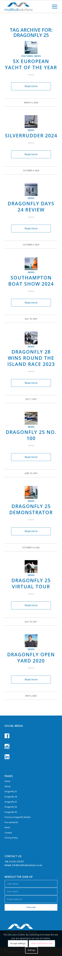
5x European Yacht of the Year (31, 64)
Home (7, 781)
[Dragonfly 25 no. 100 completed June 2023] (31, 418)
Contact (8, 832)
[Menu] (53, 6)
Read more (31, 86)
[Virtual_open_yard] (31, 640)
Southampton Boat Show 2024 (31, 280)
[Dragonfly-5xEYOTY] (31, 47)
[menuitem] (53, 6)
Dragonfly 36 (11, 806)
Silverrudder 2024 (31, 135)
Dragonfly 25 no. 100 (31, 435)
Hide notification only (42, 943)
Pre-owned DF (11, 822)
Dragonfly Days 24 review (31, 206)
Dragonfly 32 (11, 801)
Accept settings (17, 943)
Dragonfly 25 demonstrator (31, 509)
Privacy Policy (11, 837)
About (7, 786)
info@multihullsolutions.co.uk (27, 865)
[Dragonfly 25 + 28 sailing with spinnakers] (31, 263)
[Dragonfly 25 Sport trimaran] (31, 492)
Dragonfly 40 (11, 812)
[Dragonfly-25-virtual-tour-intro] (31, 566)
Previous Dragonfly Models (18, 817)
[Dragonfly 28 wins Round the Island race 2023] (31, 338)
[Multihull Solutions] (26, 6)
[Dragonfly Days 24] (31, 189)
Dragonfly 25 (11, 791)
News (37, 56)
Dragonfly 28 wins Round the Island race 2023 (31, 358)
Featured (27, 56)
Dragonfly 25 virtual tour (31, 583)
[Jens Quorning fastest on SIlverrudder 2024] (31, 121)
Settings (31, 950)
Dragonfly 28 (11, 796)
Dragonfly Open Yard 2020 (31, 657)
